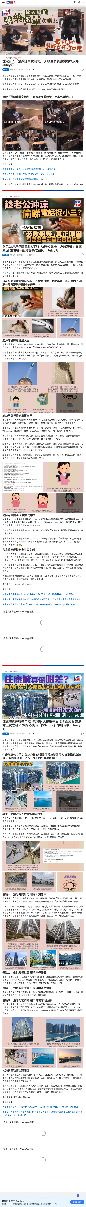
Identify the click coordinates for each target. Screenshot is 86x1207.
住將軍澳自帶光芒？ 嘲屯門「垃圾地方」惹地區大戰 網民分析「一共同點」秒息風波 (40, 1107)
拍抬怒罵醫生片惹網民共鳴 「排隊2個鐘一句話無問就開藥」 (29, 174)
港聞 (11, 58)
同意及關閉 (77, 1202)
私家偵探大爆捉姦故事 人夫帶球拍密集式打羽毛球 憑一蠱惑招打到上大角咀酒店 (38, 594)
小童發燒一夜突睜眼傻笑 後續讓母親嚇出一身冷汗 (24, 179)
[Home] (11, 2)
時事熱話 (17, 58)
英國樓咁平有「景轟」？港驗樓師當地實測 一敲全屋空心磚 (28, 169)
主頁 (6, 58)
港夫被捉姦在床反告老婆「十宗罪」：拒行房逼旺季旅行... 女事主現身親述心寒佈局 (39, 604)
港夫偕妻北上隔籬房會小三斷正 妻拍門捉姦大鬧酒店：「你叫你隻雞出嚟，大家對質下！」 (42, 599)
